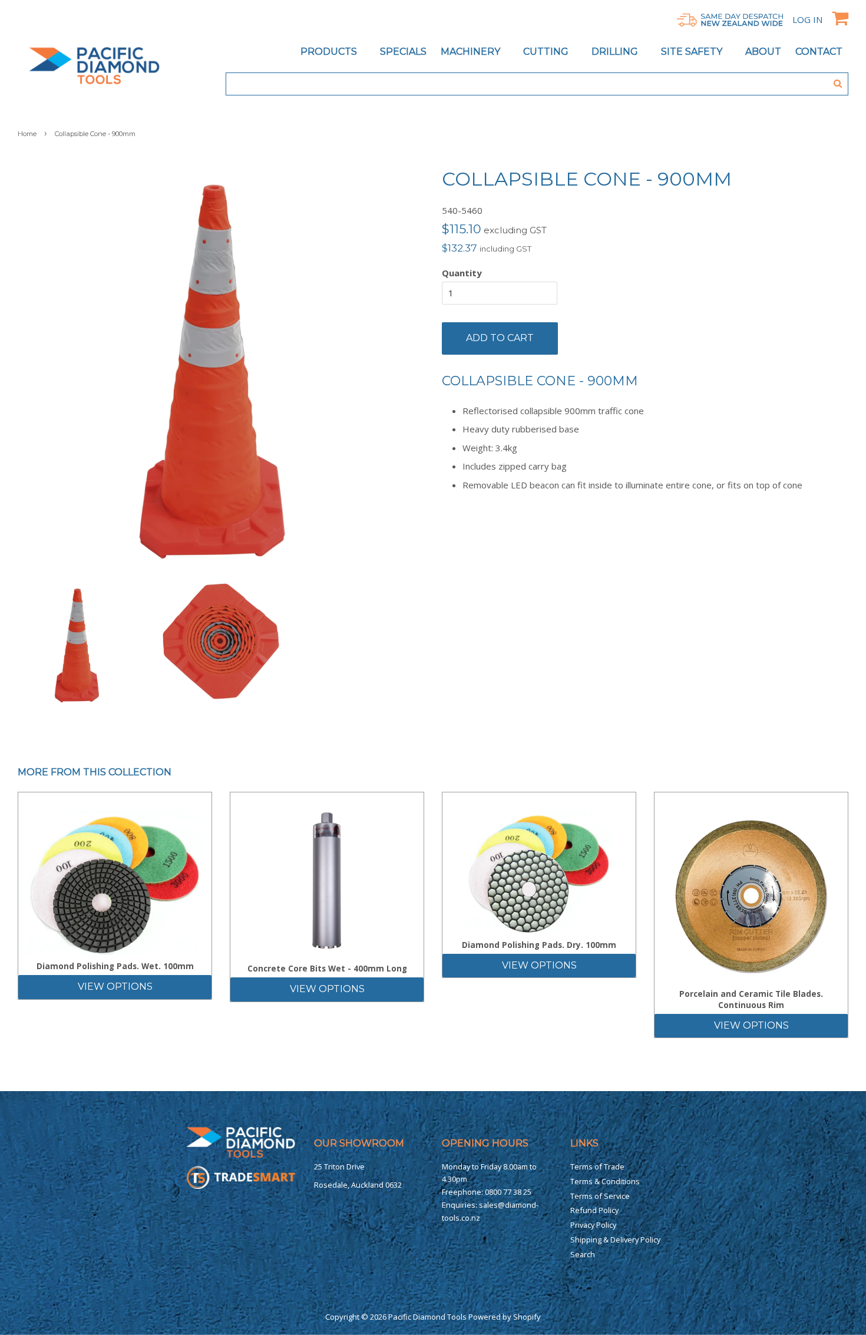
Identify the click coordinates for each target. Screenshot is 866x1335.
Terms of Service (600, 1196)
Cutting (547, 51)
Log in (807, 19)
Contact (818, 51)
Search (582, 1254)
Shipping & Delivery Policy (615, 1239)
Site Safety (693, 51)
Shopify (527, 1316)
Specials (403, 51)
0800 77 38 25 (508, 1192)
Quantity (462, 273)
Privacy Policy (593, 1225)
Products (329, 51)
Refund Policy (594, 1210)
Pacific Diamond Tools (427, 1316)
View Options (115, 986)
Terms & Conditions (605, 1181)
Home (27, 134)
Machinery (472, 51)
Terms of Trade (597, 1166)
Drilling (615, 51)
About (763, 51)
